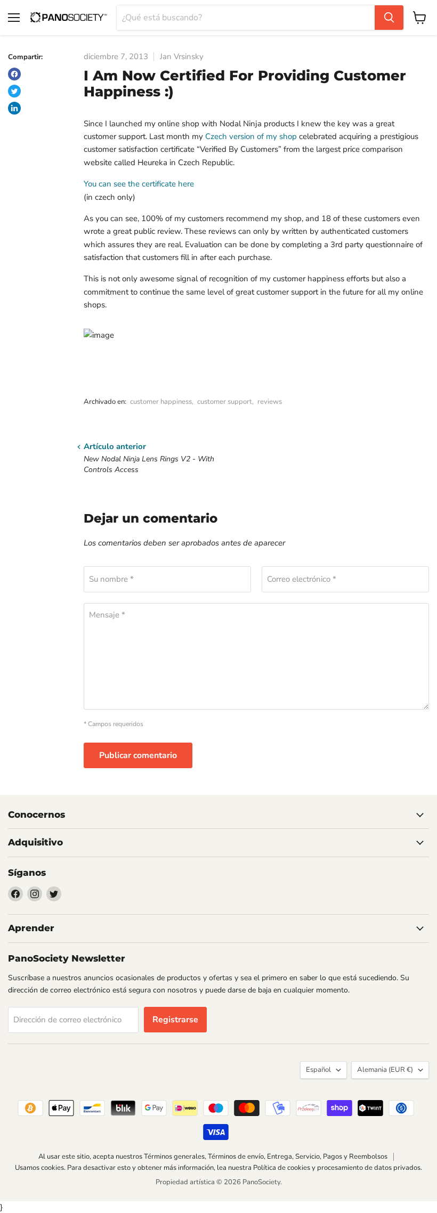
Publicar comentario (138, 755)
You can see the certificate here (139, 183)
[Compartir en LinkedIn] (14, 108)
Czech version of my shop (251, 136)
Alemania (385, 1069)
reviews (269, 401)
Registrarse (175, 1019)
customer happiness (161, 401)
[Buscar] (389, 17)
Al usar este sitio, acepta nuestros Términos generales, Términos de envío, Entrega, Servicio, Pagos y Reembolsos (212, 1156)
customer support (224, 401)
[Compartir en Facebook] (14, 74)
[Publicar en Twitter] (14, 91)
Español (318, 1069)
